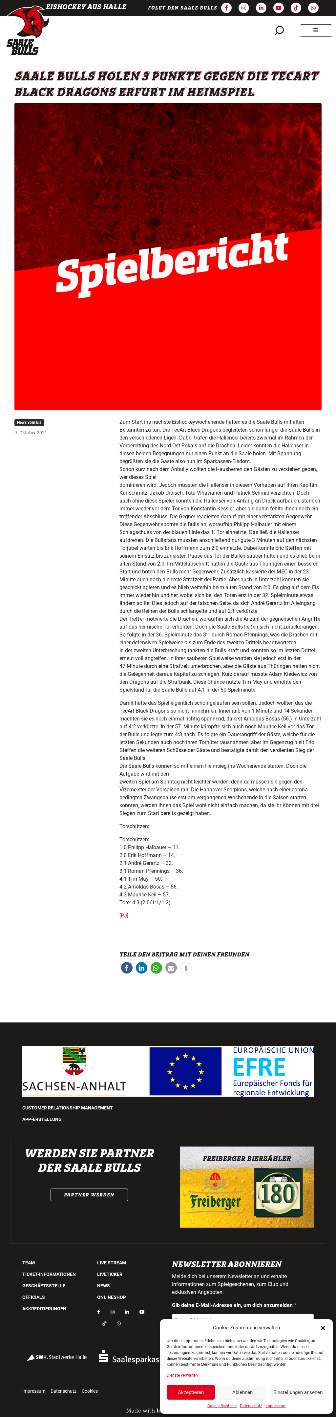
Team (28, 1262)
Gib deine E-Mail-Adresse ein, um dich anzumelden (233, 1305)
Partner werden (89, 1194)
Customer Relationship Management (67, 1107)
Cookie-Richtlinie (222, 1406)
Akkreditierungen (44, 1308)
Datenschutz (251, 1406)
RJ (124, 915)
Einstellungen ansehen (298, 1392)
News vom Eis (29, 422)
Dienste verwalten (182, 1375)
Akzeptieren (191, 1392)
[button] (323, 1327)
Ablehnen (242, 1392)
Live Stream (111, 1262)
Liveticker (109, 1274)
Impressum (275, 1406)
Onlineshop (111, 1297)
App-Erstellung (42, 1119)
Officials (33, 1297)
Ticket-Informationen (49, 1274)
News (103, 1285)
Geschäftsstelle (43, 1285)
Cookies (90, 1391)
